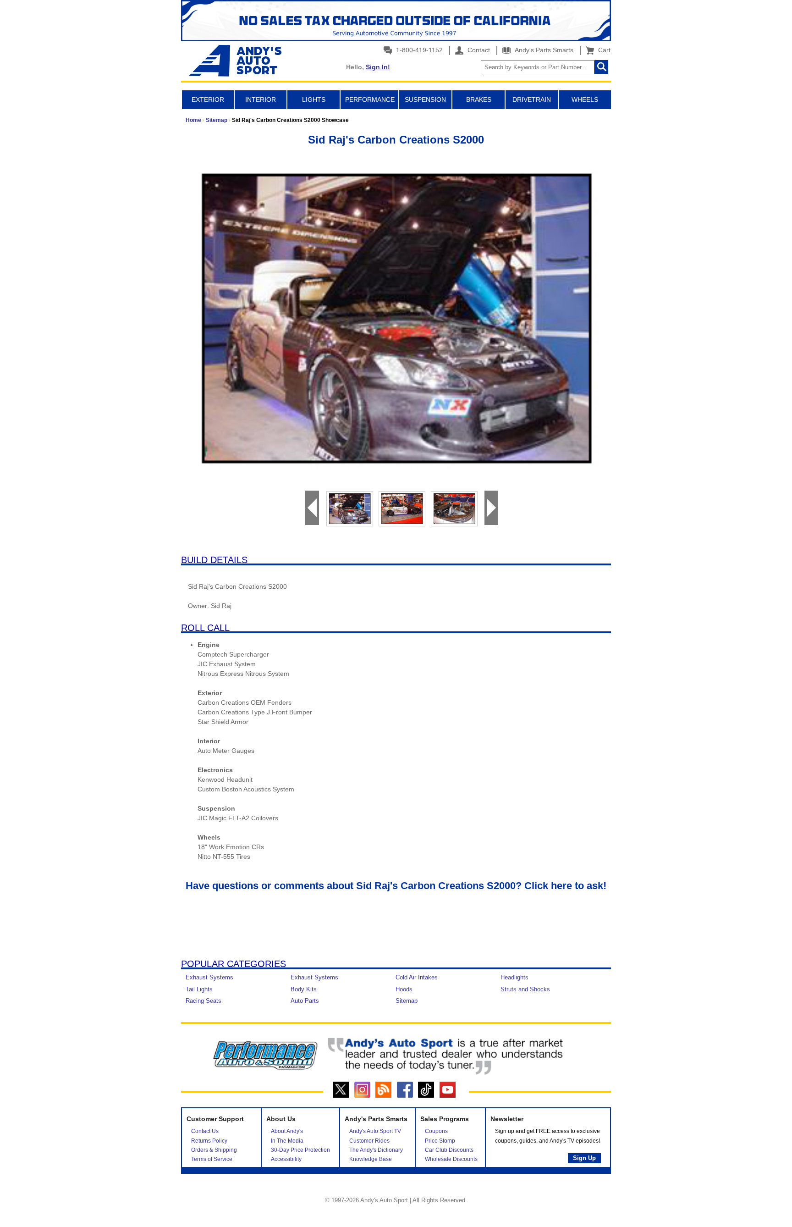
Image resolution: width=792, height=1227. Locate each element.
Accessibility (286, 1159)
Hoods (404, 989)
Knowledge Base (370, 1159)
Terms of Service (211, 1159)
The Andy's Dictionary (376, 1150)
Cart (602, 50)
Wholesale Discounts (451, 1159)
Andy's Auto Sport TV (375, 1131)
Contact (478, 50)
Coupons (436, 1131)
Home (193, 120)
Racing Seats (203, 1000)
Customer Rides (369, 1141)
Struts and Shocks (525, 989)
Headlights (514, 977)
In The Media (287, 1141)
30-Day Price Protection (300, 1150)
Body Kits (304, 989)
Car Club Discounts (449, 1150)
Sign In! (378, 67)
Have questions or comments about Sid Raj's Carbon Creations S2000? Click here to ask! (396, 885)
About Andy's (287, 1131)
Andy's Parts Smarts (543, 50)
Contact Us (205, 1131)
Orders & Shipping (214, 1150)
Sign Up (584, 1158)
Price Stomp (440, 1141)
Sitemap (216, 120)
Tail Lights (199, 989)
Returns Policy (209, 1141)
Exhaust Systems (209, 977)
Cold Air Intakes (417, 977)
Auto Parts (305, 1000)
